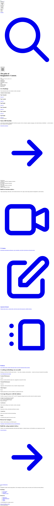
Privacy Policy (7, 504)
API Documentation (6, 498)
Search (4, 499)
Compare (1, 12)
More (1, 9)
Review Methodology (4, 484)
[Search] (27, 66)
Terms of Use (2, 504)
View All (1, 101)
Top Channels (5, 491)
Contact (4, 500)
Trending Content (5, 493)
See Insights (9, 373)
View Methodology (3, 373)
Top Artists (4, 492)
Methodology (5, 497)
